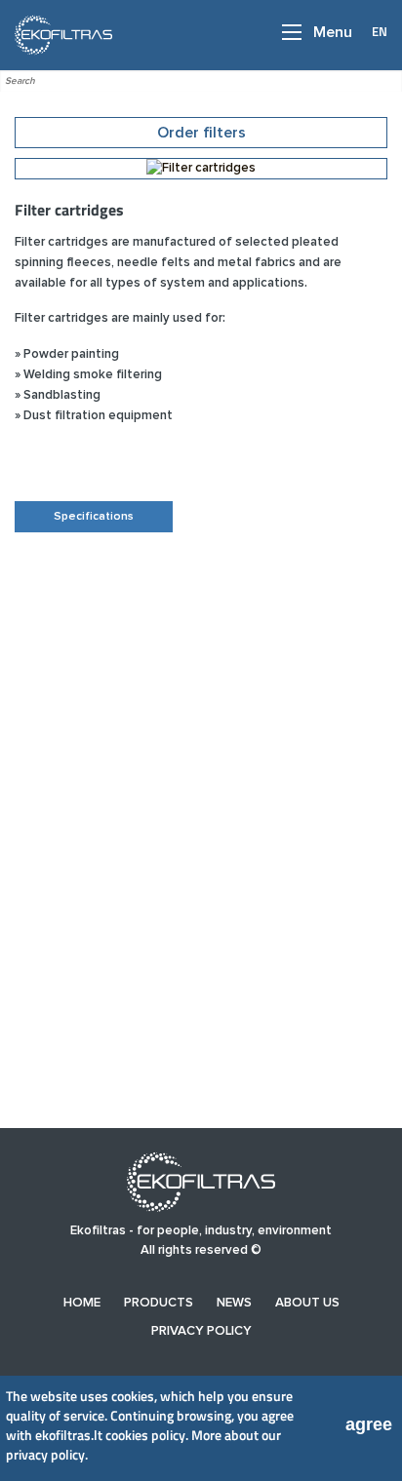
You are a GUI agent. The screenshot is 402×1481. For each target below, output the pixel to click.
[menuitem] (82, 1303)
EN (379, 31)
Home (81, 1303)
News (234, 1303)
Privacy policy (201, 1331)
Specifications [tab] (94, 517)
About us (307, 1303)
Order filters (201, 132)
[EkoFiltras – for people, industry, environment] (58, 34)
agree (368, 1424)
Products (158, 1303)
